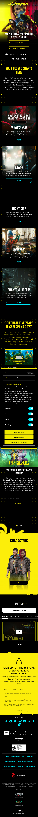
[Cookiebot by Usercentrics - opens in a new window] (26, 373)
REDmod (21, 766)
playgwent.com (19, 805)
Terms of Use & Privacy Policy (14, 757)
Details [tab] (19, 378)
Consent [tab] (8, 378)
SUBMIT (19, 710)
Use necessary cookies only (19, 442)
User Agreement (10, 761)
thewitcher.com (19, 797)
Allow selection (19, 437)
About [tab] (30, 378)
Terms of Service (13, 705)
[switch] (30, 413)
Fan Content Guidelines (25, 761)
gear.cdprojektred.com (19, 813)
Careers (30, 757)
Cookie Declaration (9, 766)
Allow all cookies (19, 432)
